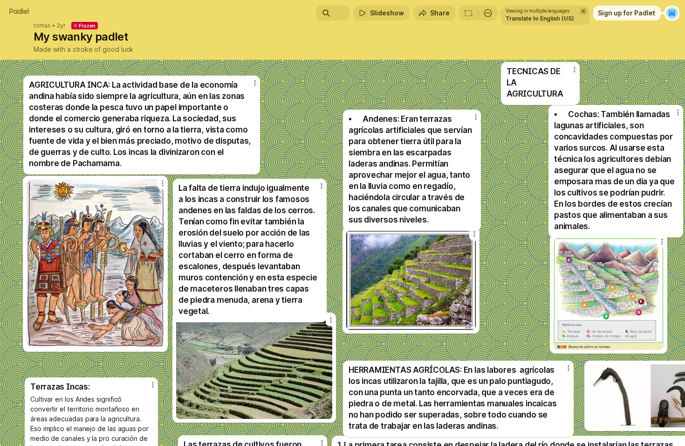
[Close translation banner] (583, 11)
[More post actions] (321, 186)
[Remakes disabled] (468, 13)
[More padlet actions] (488, 13)
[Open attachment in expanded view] (95, 264)
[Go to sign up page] (671, 13)
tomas (42, 25)
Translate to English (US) (540, 18)
